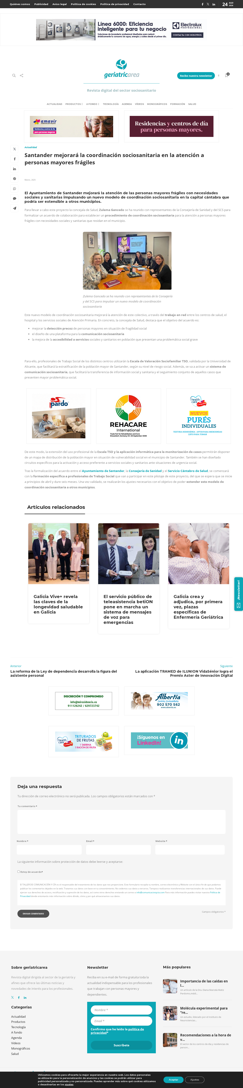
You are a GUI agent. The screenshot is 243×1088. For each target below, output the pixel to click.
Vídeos (139, 104)
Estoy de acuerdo (31, 871)
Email (90, 841)
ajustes (69, 1084)
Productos (73, 104)
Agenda (127, 104)
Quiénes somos (20, 4)
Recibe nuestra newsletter (196, 75)
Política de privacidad (114, 4)
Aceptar (173, 1079)
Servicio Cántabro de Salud (188, 471)
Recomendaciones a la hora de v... (205, 1037)
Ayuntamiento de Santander (103, 471)
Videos (15, 1043)
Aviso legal (59, 4)
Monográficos (157, 104)
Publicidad (41, 4)
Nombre (22, 841)
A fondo (91, 104)
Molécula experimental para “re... (204, 1010)
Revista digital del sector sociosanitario (121, 90)
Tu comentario (27, 806)
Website (161, 841)
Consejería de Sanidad (145, 471)
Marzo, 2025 (30, 179)
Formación (177, 104)
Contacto (139, 4)
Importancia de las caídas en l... (204, 983)
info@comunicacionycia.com (150, 892)
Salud (192, 104)
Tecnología (111, 104)
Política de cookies (83, 4)
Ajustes (194, 1079)
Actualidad (54, 104)
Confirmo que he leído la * (117, 1031)
